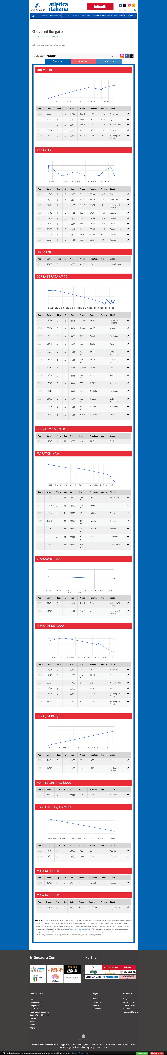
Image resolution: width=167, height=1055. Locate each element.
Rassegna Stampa (130, 1012)
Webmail (126, 1009)
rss (133, 5)
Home (32, 999)
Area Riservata (129, 1005)
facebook (120, 5)
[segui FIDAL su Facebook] (127, 56)
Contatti (126, 999)
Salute (120, 16)
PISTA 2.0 (66, 16)
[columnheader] (40, 108)
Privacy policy (88, 1047)
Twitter (96, 1005)
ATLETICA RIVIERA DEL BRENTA (45, 37)
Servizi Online (128, 1002)
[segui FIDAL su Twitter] (131, 56)
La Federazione (42, 16)
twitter (124, 5)
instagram (129, 5)
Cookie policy (101, 1047)
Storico (110, 61)
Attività (133, 16)
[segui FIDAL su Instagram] (122, 56)
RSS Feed (97, 999)
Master (114, 16)
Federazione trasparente (80, 16)
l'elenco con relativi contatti (78, 929)
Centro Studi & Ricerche (100, 16)
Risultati (58, 61)
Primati (84, 61)
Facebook (97, 1002)
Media (126, 16)
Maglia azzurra (55, 16)
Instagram (97, 1009)
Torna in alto (83, 1039)
